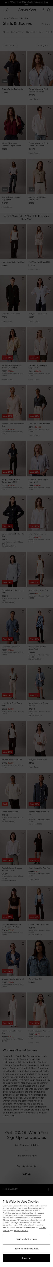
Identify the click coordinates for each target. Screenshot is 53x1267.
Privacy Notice (21, 1230)
